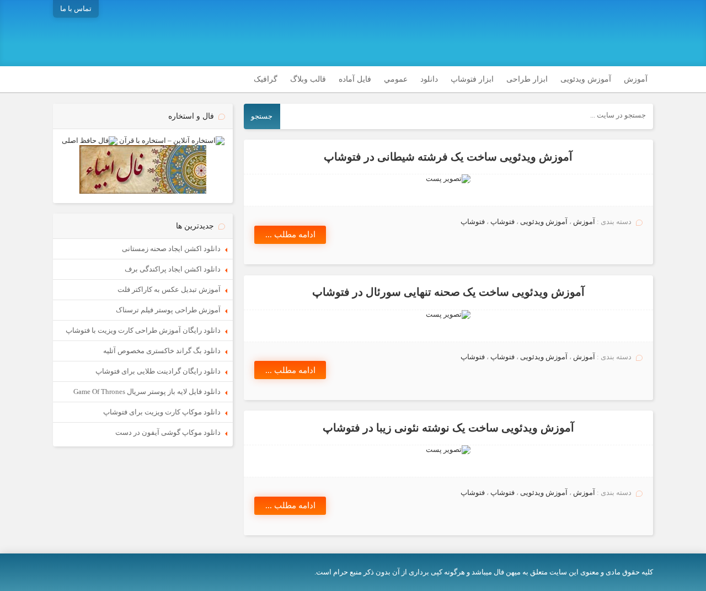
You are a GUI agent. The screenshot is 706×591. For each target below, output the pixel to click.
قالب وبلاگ (308, 79)
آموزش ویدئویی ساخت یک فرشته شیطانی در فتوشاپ (448, 157)
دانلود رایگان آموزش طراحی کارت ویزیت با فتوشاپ (143, 330)
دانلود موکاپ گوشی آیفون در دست (168, 432)
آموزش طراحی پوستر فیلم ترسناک (168, 310)
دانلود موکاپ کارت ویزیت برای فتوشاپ (162, 412)
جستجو (261, 116)
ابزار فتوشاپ (472, 79)
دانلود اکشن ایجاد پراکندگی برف (173, 269)
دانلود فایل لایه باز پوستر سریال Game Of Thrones (147, 391)
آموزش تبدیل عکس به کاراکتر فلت (169, 289)
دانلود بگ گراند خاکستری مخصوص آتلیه (162, 351)
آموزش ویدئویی (585, 79)
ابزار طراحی (527, 79)
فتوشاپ (502, 221)
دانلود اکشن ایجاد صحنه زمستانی (171, 248)
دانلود (429, 79)
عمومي (396, 79)
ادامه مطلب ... (290, 234)
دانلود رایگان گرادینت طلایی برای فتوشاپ (158, 371)
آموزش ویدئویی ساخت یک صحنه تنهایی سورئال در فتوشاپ (448, 292)
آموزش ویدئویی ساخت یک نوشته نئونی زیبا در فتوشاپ (448, 428)
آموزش (636, 79)
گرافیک (265, 79)
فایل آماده (355, 79)
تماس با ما (76, 8)
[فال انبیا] (142, 191)
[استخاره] (171, 140)
